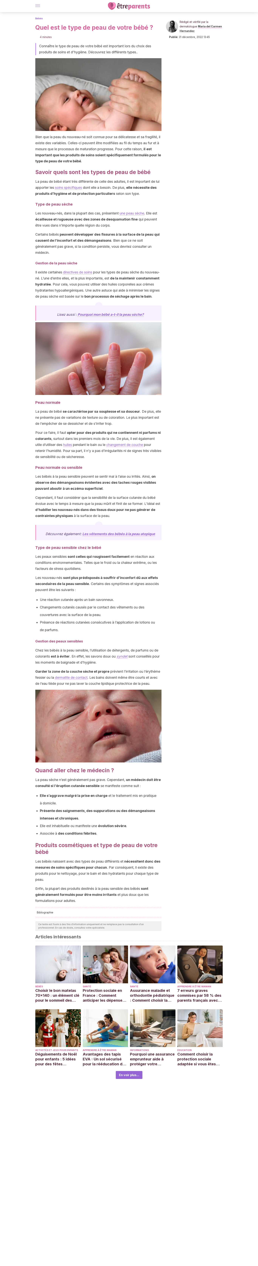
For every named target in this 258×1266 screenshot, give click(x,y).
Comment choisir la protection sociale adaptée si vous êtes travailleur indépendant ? (198, 1059)
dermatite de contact (71, 677)
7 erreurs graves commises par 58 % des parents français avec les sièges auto (199, 995)
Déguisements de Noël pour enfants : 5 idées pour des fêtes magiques (56, 1059)
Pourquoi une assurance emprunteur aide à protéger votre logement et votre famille (152, 1059)
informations (139, 1050)
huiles (67, 445)
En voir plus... (129, 1075)
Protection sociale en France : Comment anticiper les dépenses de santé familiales (103, 995)
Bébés (39, 18)
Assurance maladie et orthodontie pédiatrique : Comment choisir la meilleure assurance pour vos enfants (152, 995)
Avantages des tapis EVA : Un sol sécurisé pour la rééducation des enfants (105, 1059)
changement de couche (124, 445)
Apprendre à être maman (194, 986)
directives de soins (77, 272)
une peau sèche (132, 213)
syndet (122, 656)
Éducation (184, 1050)
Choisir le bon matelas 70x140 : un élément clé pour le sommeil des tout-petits (57, 995)
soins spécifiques (68, 188)
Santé (87, 986)
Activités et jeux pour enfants (56, 1050)
